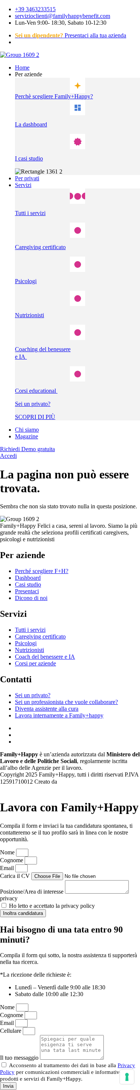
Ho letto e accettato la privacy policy (52, 906)
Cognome (12, 860)
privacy (9, 898)
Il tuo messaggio (20, 1057)
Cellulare (11, 1031)
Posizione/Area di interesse (32, 891)
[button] (77, 74)
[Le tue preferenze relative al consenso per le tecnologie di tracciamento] (127, 1077)
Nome (8, 852)
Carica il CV (15, 876)
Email (7, 868)
